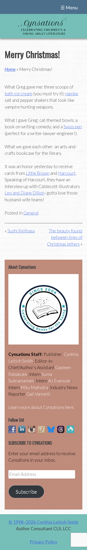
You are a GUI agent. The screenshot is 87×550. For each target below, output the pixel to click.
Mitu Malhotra (34, 387)
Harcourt (67, 173)
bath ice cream (18, 93)
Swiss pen (73, 126)
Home (10, 69)
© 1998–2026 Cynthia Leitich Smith (43, 522)
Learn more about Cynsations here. (41, 407)
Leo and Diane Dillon (24, 192)
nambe (71, 93)
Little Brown (37, 173)
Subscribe (26, 492)
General (31, 212)
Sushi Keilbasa (21, 230)
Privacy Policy (43, 541)
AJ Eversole (59, 380)
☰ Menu (69, 7)
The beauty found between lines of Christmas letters (64, 237)
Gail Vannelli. (38, 394)
